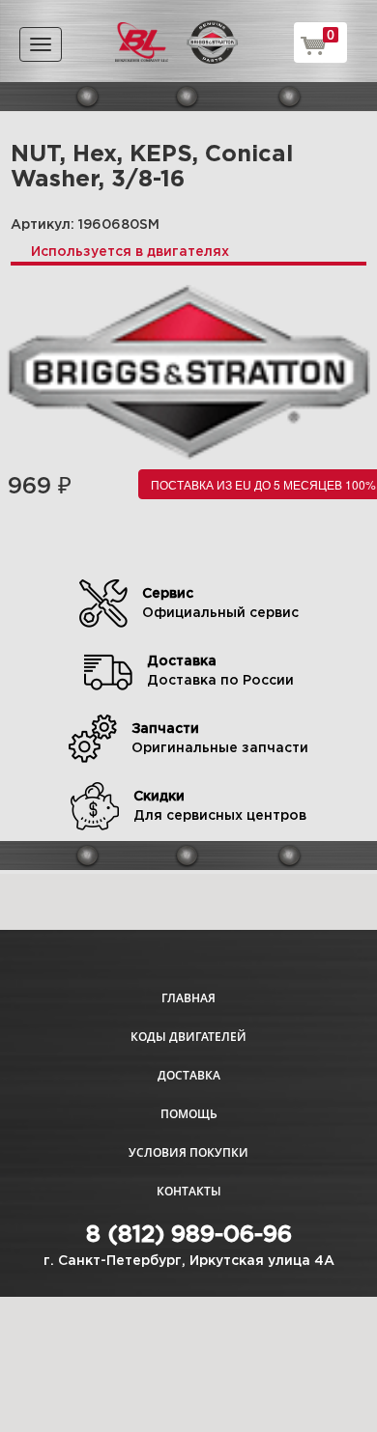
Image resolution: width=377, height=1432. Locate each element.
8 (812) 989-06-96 (189, 1235)
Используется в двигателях (130, 252)
